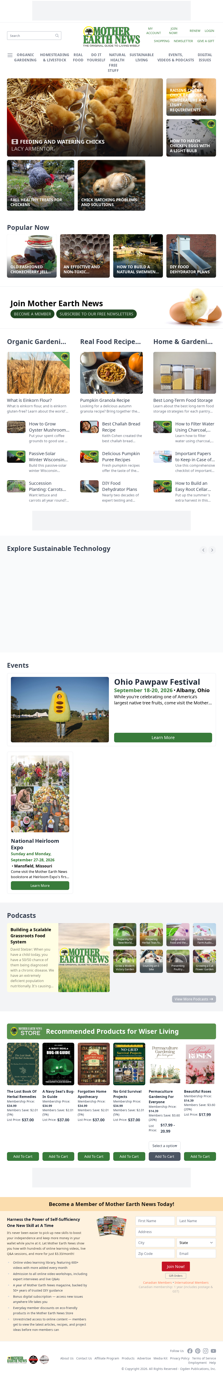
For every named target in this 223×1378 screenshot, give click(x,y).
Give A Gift (205, 41)
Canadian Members (157, 1282)
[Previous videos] (203, 550)
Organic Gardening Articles (38, 345)
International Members (192, 1282)
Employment (197, 1363)
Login (209, 31)
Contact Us (84, 1358)
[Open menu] (10, 55)
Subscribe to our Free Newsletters (96, 314)
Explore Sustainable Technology (58, 548)
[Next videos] (212, 550)
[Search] (57, 35)
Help (212, 1363)
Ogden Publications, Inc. (198, 1369)
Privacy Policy (179, 1358)
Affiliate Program (107, 1358)
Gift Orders (175, 1276)
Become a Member (32, 314)
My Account (153, 30)
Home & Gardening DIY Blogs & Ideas (184, 345)
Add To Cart (22, 1156)
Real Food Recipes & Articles (109, 345)
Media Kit (160, 1358)
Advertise (144, 1358)
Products (128, 1358)
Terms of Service (204, 1358)
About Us (67, 1358)
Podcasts (21, 915)
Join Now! (173, 30)
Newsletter (183, 41)
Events (18, 665)
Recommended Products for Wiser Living (112, 1031)
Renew (195, 31)
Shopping (161, 41)
